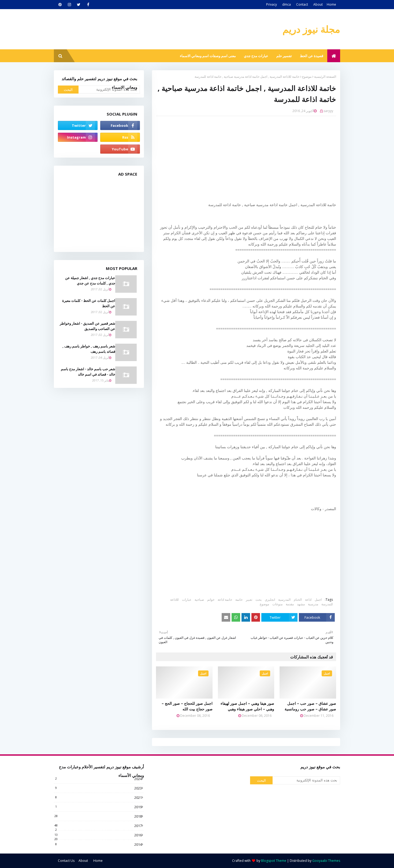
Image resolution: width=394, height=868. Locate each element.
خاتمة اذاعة (225, 599)
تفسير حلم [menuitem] (284, 55)
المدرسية (284, 599)
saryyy (328, 111)
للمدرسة (327, 604)
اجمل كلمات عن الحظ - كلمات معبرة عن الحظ (88, 303)
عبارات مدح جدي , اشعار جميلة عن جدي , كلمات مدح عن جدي (90, 280)
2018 (98, 816)
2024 (98, 778)
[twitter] (78, 4)
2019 (98, 806)
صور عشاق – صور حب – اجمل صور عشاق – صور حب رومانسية (310, 706)
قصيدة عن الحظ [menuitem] (311, 55)
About (318, 4)
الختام (298, 599)
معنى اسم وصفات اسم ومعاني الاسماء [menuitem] (208, 55)
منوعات (277, 604)
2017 (98, 825)
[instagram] (69, 4)
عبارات (186, 599)
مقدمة (290, 604)
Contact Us (66, 860)
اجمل (318, 599)
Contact (302, 4)
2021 (98, 797)
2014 (98, 844)
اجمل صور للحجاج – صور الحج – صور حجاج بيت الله (187, 706)
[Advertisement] (242, 158)
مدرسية (313, 604)
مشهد (301, 604)
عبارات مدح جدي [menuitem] (256, 55)
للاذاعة (174, 599)
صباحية (199, 599)
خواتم (210, 599)
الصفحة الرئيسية (325, 76)
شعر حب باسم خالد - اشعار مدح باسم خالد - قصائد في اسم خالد (88, 371)
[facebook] (88, 4)
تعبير (249, 599)
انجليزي (270, 599)
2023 (98, 788)
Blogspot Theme (273, 860)
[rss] (120, 137)
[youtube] (120, 149)
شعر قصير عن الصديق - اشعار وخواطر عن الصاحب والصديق (87, 326)
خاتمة (239, 599)
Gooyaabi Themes (326, 860)
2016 (98, 835)
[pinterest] (60, 4)
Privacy (271, 4)
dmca (286, 4)
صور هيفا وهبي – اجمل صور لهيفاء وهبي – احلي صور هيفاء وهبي (247, 706)
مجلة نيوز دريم (311, 29)
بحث (258, 599)
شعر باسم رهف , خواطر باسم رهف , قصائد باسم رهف (88, 349)
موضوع (306, 76)
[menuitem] (333, 55)
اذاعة (308, 599)
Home (331, 4)
